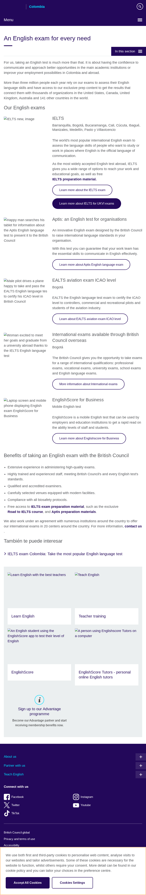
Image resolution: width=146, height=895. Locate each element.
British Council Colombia (13, 7)
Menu (8, 20)
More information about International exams (88, 384)
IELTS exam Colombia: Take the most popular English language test (65, 554)
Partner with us (14, 765)
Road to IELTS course (25, 512)
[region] (73, 871)
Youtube (86, 805)
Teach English (14, 774)
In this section (125, 51)
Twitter (15, 805)
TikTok (15, 813)
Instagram (87, 796)
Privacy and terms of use (19, 839)
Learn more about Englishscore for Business (89, 438)
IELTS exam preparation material (57, 507)
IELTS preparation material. (74, 179)
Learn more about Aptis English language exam (91, 264)
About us (10, 756)
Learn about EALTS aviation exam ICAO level (90, 319)
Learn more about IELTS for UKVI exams (86, 203)
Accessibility (11, 845)
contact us (133, 526)
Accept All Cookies (28, 882)
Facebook (17, 796)
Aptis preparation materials (74, 512)
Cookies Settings (72, 882)
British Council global (17, 832)
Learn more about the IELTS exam (82, 190)
